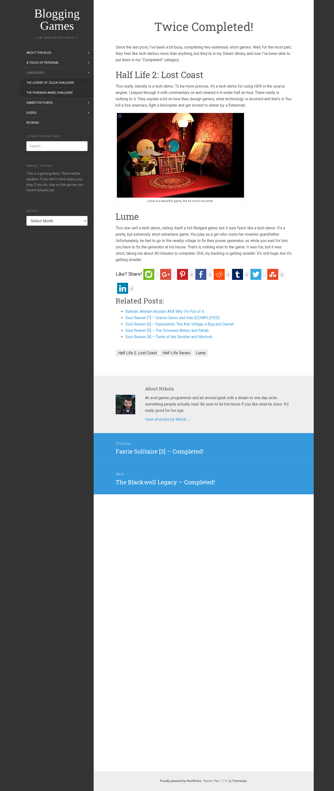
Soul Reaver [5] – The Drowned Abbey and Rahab (167, 330)
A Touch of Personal (42, 62)
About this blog (38, 52)
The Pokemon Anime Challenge (49, 92)
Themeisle (239, 781)
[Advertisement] (57, 311)
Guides (31, 112)
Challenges (35, 72)
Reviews (32, 122)
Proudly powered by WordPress (180, 781)
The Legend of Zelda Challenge (50, 82)
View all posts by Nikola (168, 419)
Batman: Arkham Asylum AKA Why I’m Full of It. (165, 311)
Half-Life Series (176, 353)
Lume (201, 353)
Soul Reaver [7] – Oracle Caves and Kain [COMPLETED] (172, 317)
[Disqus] (204, 555)
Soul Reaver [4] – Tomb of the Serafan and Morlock (168, 337)
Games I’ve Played (39, 102)
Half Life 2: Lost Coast (137, 353)
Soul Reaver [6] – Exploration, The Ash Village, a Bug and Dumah (179, 324)
